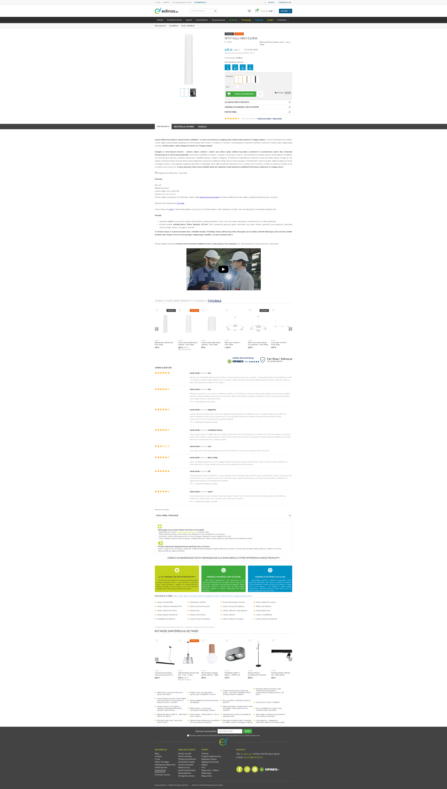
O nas (158, 2)
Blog (157, 753)
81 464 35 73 (247, 754)
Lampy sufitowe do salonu (266, 602)
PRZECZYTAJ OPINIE (264, 118)
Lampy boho (195, 610)
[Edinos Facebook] (239, 770)
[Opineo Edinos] (269, 770)
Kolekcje (259, 20)
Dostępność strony (186, 776)
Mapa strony (206, 776)
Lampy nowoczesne (197, 615)
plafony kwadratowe (205, 596)
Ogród (189, 20)
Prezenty (281, 20)
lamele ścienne (246, 596)
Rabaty (204, 765)
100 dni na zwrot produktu (237, 102)
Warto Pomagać (162, 762)
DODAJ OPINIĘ (277, 118)
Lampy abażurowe (263, 610)
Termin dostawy (185, 756)
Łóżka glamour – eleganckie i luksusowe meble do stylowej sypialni (270, 721)
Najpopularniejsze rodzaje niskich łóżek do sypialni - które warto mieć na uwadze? (238, 708)
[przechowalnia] (251, 11)
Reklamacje (206, 773)
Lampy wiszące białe (165, 602)
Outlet (270, 20)
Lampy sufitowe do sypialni (233, 619)
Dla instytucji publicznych (160, 771)
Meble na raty (184, 767)
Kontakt (166, 2)
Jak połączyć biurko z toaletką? (268, 702)
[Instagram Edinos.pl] (247, 770)
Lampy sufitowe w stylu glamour (235, 610)
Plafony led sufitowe (263, 606)
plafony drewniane (190, 596)
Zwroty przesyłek (185, 765)
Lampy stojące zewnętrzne (167, 615)
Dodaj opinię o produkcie (167, 515)
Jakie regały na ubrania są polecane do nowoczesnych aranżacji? (270, 715)
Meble (160, 20)
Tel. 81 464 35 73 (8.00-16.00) (182, 2)
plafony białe (178, 596)
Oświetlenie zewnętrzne (166, 619)
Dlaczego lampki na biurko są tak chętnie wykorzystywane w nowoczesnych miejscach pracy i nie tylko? (270, 691)
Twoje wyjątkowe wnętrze (186, 532)
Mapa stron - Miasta (210, 770)
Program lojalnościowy (211, 756)
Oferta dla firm (161, 767)
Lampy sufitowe (229, 615)
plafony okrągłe (234, 596)
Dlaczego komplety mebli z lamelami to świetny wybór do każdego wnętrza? (238, 721)
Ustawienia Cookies (186, 762)
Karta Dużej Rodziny (187, 770)
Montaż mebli (231, 112)
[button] (215, 10)
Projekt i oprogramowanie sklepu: (207, 785)
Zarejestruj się (285, 2)
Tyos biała (180, 203)
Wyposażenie (218, 20)
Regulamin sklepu (209, 759)
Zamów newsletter (206, 731)
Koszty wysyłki (184, 753)
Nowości (233, 20)
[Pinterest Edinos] (255, 770)
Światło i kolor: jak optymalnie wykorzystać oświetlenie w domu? (203, 693)
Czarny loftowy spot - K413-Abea (205, 401)
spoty (171, 209)
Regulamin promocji (210, 762)
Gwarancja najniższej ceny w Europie (242, 107)
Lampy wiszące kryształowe (233, 606)
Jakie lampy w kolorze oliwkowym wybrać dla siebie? (170, 693)
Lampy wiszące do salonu (167, 610)
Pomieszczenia (174, 20)
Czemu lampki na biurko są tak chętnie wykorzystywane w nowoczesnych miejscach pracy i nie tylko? (171, 700)
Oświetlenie (202, 20)
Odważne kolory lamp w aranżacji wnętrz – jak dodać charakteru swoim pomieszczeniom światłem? (237, 692)
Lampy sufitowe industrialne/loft (169, 606)
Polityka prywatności (187, 759)
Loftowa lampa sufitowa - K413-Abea (206, 422)
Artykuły (205, 753)
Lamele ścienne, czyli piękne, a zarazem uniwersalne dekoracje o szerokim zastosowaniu (169, 708)
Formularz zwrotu (162, 775)
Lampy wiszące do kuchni (200, 606)
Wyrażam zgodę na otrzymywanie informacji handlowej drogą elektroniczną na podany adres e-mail (225, 735)
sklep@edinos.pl (200, 2)
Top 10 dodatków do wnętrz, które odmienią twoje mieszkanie (269, 709)
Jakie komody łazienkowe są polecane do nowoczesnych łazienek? (204, 721)
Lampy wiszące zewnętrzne (266, 619)
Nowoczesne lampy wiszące (234, 602)
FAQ (203, 767)
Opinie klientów (184, 773)
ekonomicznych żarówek (209, 197)
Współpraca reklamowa (165, 765)
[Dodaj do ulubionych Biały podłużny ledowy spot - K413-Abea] (260, 94)
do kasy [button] (284, 11)
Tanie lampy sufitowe (198, 602)
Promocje (246, 20)
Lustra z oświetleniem (264, 615)
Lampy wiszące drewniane (200, 619)
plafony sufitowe (220, 596)
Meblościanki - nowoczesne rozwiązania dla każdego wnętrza (202, 709)
